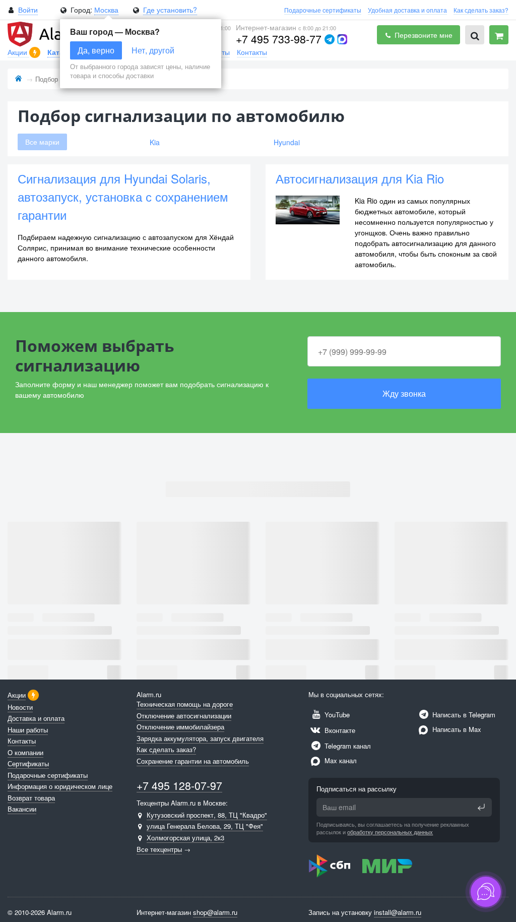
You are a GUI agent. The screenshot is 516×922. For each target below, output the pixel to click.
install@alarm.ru (397, 912)
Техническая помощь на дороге (185, 704)
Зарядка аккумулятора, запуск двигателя (200, 738)
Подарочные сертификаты (322, 10)
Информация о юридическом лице (60, 786)
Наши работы (28, 729)
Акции (18, 52)
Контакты (252, 52)
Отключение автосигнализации (184, 715)
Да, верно (96, 50)
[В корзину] (498, 34)
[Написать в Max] (342, 39)
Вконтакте (338, 730)
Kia (155, 142)
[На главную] (18, 79)
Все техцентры (159, 849)
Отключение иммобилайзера (180, 726)
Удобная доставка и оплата (407, 10)
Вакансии (22, 809)
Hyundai (287, 142)
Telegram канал (346, 746)
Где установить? (170, 10)
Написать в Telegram (462, 714)
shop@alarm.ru (215, 912)
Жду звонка (404, 393)
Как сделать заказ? (481, 10)
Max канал (339, 760)
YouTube (336, 714)
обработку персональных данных (390, 832)
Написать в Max (455, 729)
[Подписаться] (481, 807)
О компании (25, 752)
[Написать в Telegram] (330, 39)
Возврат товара (31, 798)
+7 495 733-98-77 (278, 38)
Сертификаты (28, 763)
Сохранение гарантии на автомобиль (193, 761)
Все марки (42, 142)
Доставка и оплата (36, 718)
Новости (20, 707)
